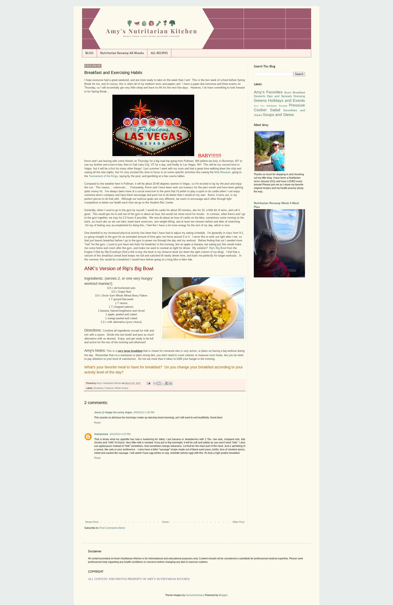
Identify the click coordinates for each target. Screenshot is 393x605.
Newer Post (91, 522)
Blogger (223, 595)
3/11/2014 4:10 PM (120, 434)
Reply (97, 422)
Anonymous (101, 434)
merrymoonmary (195, 595)
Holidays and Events (286, 100)
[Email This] (155, 383)
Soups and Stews (278, 114)
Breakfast (98, 388)
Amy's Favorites (268, 92)
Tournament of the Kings (103, 176)
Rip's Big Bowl (217, 248)
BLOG (89, 53)
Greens (260, 100)
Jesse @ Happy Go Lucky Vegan (113, 412)
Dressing (299, 96)
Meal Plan (259, 106)
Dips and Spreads (279, 96)
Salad (275, 110)
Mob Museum (222, 172)
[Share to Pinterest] (171, 383)
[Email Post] (148, 383)
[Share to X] (163, 383)
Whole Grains (121, 388)
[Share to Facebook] (167, 383)
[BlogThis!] (159, 383)
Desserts (259, 96)
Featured (109, 388)
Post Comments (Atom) (112, 528)
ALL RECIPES (159, 53)
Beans (287, 92)
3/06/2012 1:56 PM (143, 412)
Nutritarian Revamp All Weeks (122, 53)
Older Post (238, 522)
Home (165, 522)
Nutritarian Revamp (277, 105)
